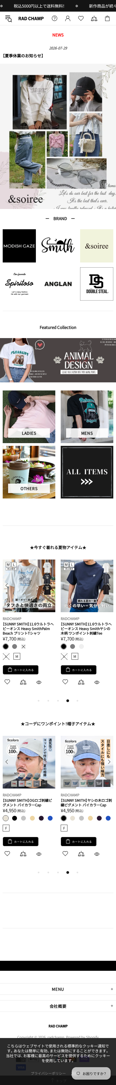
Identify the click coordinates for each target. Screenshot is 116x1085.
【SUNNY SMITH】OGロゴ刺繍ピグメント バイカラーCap (27, 802)
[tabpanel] (58, 136)
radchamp (31, 18)
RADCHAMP (12, 618)
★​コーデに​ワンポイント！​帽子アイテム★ (58, 723)
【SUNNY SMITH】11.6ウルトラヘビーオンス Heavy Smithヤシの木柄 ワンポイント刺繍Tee (86, 628)
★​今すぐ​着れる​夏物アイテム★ (58, 547)
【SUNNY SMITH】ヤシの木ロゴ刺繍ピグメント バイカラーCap (86, 802)
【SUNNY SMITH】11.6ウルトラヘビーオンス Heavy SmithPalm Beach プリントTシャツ (28, 628)
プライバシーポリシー (48, 1073)
